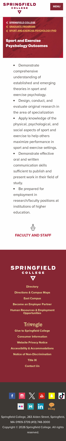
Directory (32, 286)
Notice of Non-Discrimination (32, 354)
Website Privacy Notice (32, 342)
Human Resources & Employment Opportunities (32, 311)
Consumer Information (32, 336)
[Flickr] (21, 406)
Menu (56, 6)
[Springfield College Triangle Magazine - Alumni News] (33, 322)
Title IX (32, 360)
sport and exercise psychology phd (32, 30)
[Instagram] (22, 395)
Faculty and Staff (33, 235)
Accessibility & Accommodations (32, 348)
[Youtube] (42, 395)
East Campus (32, 298)
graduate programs (22, 26)
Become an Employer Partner (32, 304)
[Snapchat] (52, 395)
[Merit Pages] (30, 406)
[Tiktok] (61, 395)
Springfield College (22, 22)
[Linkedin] (40, 406)
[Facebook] (12, 395)
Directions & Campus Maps (32, 292)
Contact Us (32, 366)
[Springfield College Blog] (51, 406)
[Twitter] (32, 395)
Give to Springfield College (32, 331)
